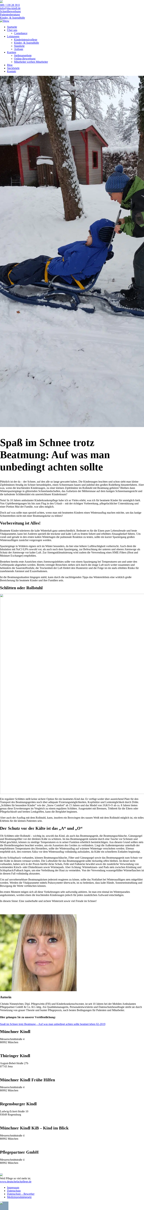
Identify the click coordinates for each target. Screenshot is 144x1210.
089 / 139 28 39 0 (10, 5)
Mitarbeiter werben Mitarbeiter (31, 61)
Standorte (19, 45)
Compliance (20, 33)
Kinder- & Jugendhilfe (12, 17)
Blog (9, 64)
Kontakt (11, 71)
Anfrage (18, 49)
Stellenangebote (23, 55)
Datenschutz (14, 1190)
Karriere (11, 52)
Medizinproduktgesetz (19, 1197)
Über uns (12, 30)
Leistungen (13, 36)
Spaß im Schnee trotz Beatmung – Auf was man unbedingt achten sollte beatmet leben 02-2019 (52, 1024)
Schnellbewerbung (10, 11)
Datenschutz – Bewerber (20, 1193)
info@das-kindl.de (10, 8)
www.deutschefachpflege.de (15, 1181)
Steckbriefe (13, 68)
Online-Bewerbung (24, 58)
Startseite (12, 26)
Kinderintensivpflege (25, 39)
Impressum (13, 1187)
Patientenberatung (10, 14)
